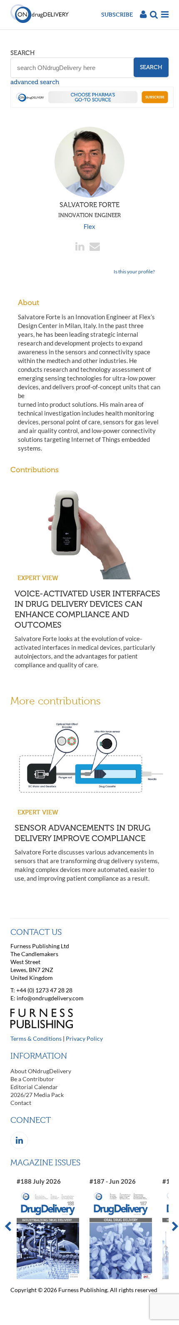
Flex (89, 226)
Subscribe (117, 14)
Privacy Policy (84, 1038)
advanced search (34, 82)
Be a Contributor (32, 1078)
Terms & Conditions (36, 1038)
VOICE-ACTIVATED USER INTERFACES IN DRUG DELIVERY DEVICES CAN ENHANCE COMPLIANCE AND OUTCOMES (87, 609)
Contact (20, 1102)
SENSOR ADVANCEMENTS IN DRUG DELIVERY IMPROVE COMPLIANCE (83, 833)
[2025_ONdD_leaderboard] (92, 105)
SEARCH (22, 53)
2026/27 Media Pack (37, 1094)
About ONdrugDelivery (40, 1071)
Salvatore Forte (89, 209)
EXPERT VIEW (37, 578)
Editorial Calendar (34, 1086)
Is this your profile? (134, 271)
